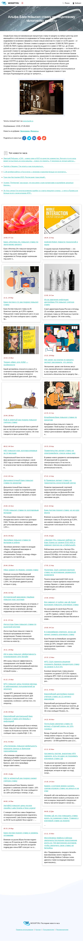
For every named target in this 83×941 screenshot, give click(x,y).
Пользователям (48, 929)
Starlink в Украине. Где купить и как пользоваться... (23, 166)
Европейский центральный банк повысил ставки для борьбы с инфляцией (18, 718)
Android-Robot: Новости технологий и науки (61, 243)
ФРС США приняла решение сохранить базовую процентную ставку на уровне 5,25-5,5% (61, 664)
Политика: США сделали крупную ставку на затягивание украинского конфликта (60, 572)
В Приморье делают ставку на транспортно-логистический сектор (60, 481)
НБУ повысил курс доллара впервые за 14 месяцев (20, 452)
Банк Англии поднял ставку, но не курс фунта (61, 511)
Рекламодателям (62, 929)
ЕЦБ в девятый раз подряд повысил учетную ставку (20, 421)
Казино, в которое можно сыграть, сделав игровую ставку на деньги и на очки (61, 788)
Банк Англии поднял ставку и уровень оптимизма (21, 834)
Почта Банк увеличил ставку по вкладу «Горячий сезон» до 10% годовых (58, 726)
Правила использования (24, 929)
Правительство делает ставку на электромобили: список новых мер (59, 452)
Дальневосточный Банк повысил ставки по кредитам (18, 481)
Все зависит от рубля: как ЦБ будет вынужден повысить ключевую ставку (61, 603)
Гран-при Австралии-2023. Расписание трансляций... (24, 177)
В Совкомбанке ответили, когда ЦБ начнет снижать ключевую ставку (60, 633)
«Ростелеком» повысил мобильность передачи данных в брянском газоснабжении (20, 748)
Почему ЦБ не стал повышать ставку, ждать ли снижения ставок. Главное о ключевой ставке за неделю (61, 818)
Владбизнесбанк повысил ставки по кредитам (60, 418)
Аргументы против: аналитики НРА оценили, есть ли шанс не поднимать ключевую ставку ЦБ (61, 756)
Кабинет (78, 3)
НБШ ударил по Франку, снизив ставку (21, 570)
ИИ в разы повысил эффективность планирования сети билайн (20, 655)
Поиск (66, 3)
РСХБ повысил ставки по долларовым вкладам (21, 511)
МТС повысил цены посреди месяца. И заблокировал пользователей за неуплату (20, 686)
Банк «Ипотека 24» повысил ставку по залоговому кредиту (21, 243)
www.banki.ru (28, 121)
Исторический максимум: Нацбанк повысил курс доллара (19, 598)
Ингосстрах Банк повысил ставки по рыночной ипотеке (20, 625)
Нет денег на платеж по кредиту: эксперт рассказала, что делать (59, 361)
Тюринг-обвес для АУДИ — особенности (16, 363)
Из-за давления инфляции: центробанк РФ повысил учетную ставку (59, 302)
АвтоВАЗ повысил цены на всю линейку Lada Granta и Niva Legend (19, 806)
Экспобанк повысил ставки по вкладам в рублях (17, 541)
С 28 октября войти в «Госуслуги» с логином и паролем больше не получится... (35, 172)
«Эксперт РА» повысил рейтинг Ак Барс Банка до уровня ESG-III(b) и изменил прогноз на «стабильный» (60, 542)
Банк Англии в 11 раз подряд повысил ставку (21, 303)
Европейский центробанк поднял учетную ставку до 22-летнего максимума (59, 696)
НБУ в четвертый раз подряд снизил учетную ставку (20, 779)
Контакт (38, 929)
